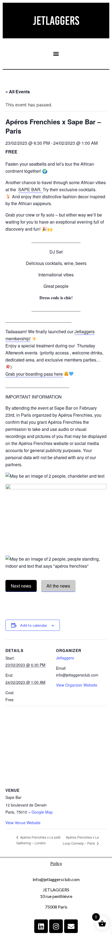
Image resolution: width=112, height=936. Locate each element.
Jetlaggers (65, 657)
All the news (58, 586)
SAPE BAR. (30, 189)
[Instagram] (56, 926)
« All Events (17, 91)
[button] (56, 53)
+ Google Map (40, 812)
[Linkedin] (41, 926)
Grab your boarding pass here (34, 374)
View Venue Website (23, 822)
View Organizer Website (76, 685)
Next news (21, 586)
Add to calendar (33, 625)
